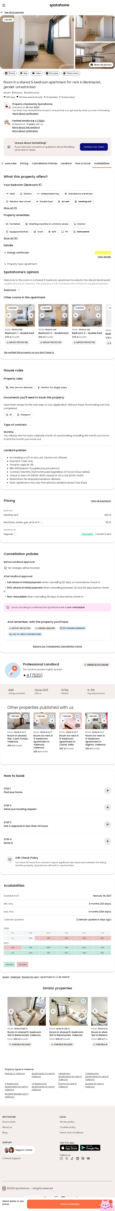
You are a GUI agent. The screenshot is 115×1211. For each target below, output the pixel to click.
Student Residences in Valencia (16, 1095)
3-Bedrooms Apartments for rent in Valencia (16, 1086)
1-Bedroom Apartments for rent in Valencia (70, 1076)
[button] (101, 64)
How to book (83, 163)
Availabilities (102, 163)
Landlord (66, 163)
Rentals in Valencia (15, 1073)
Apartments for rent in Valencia (43, 1075)
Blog (4, 1132)
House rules (10, 163)
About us (7, 1127)
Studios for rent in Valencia (94, 1085)
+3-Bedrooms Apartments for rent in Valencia (43, 1086)
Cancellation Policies (44, 163)
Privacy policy (67, 1121)
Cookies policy (68, 1127)
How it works (8, 1121)
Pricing (24, 163)
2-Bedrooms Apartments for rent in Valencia (97, 1076)
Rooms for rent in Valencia (67, 1085)
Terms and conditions (71, 1132)
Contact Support (11, 1158)
